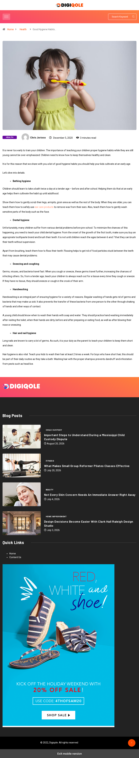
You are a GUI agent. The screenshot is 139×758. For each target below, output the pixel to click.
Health (23, 29)
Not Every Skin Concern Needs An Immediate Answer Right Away (90, 495)
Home (10, 29)
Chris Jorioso (38, 137)
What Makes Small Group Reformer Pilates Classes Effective (87, 466)
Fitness (50, 461)
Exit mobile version (69, 753)
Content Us (15, 557)
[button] (7, 17)
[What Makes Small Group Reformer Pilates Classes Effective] (22, 465)
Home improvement (56, 517)
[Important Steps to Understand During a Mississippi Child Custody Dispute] (22, 436)
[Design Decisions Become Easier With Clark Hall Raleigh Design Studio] (22, 523)
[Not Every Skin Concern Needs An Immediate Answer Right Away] (22, 494)
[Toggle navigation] (6, 17)
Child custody (54, 430)
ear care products (44, 207)
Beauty (49, 490)
